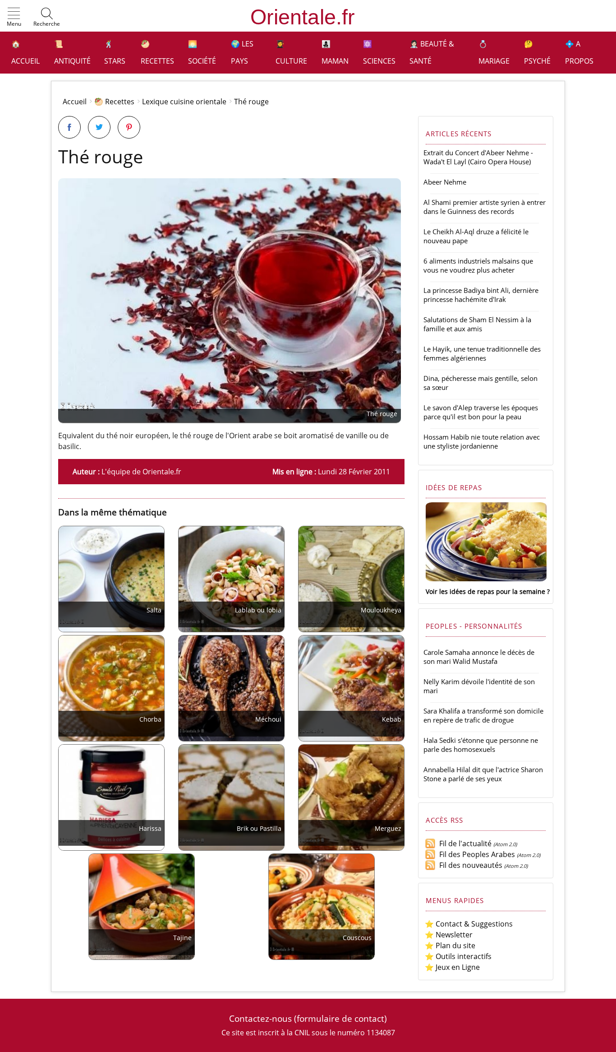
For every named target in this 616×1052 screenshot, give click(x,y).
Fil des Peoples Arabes (475, 854)
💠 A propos (579, 52)
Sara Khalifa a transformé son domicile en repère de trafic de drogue (483, 715)
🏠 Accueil (25, 52)
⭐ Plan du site (450, 945)
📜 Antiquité (72, 52)
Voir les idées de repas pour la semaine (485, 591)
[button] (14, 17)
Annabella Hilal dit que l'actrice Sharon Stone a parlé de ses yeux (483, 774)
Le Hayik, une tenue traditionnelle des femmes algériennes (482, 353)
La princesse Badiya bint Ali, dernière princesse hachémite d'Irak (480, 295)
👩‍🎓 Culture (291, 52)
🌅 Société (202, 52)
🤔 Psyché (537, 52)
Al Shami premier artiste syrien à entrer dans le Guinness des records (484, 207)
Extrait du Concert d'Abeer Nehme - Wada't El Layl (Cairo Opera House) (478, 157)
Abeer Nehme (444, 181)
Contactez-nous (260, 1018)
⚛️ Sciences (379, 52)
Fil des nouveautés (469, 865)
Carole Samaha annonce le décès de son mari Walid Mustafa (478, 657)
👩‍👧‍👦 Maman (335, 52)
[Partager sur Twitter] (99, 127)
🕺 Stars (114, 52)
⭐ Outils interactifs (458, 956)
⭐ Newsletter (449, 935)
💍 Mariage (494, 52)
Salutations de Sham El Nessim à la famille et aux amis (477, 324)
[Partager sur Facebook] (69, 127)
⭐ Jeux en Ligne (452, 967)
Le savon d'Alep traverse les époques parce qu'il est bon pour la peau (480, 412)
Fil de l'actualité (464, 843)
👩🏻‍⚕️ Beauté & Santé (431, 52)
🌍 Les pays (242, 52)
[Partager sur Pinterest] (129, 127)
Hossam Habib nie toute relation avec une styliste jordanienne (481, 441)
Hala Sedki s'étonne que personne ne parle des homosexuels (480, 745)
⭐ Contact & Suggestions (469, 924)
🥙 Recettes (157, 52)
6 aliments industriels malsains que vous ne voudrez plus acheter (478, 265)
